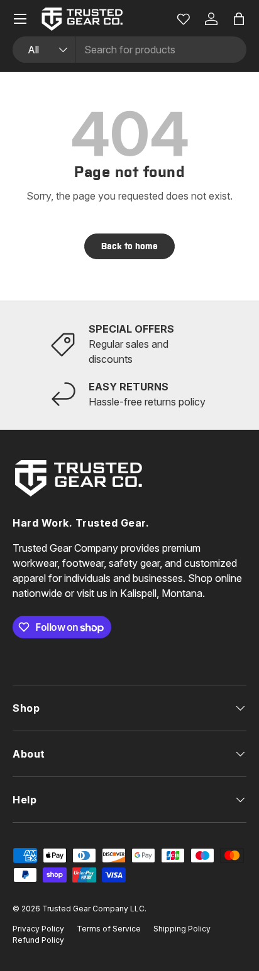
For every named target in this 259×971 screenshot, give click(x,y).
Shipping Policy (182, 928)
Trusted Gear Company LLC (93, 908)
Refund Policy (38, 940)
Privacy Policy (38, 928)
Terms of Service (109, 928)
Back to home (129, 246)
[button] (239, 19)
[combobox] (129, 49)
